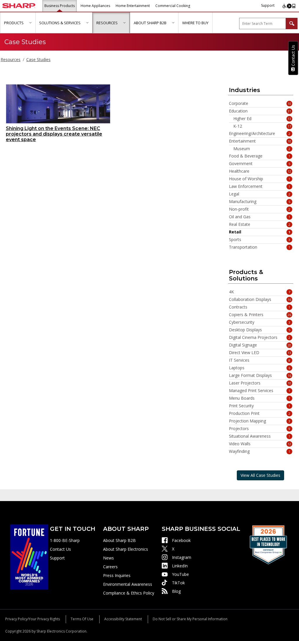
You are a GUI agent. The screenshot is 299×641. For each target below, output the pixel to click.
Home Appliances (95, 5)
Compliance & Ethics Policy (128, 593)
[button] (30, 23)
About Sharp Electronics (125, 549)
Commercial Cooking (172, 5)
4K (260, 291)
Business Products (59, 5)
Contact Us (60, 549)
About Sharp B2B (119, 540)
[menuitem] (17, 22)
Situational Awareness (260, 436)
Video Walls (260, 443)
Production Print (260, 413)
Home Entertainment (133, 5)
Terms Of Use (82, 618)
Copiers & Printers (260, 314)
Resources (10, 59)
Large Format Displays (260, 375)
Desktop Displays (260, 329)
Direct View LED (260, 352)
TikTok (178, 582)
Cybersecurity (260, 322)
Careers (110, 566)
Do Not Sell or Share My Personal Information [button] (190, 618)
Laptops (260, 367)
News (108, 558)
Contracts (260, 307)
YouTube (180, 574)
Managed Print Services (260, 390)
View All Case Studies (260, 475)
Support (267, 5)
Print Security (260, 405)
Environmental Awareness (127, 584)
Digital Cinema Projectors (260, 337)
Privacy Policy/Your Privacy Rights (32, 618)
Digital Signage (260, 345)
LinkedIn (180, 566)
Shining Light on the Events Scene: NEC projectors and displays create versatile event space (54, 134)
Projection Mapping (260, 421)
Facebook (181, 540)
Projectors (260, 428)
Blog (176, 591)
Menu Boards (260, 398)
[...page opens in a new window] (29, 556)
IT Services (260, 360)
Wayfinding (260, 451)
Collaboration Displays (260, 299)
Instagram (181, 557)
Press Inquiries (117, 575)
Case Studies (38, 59)
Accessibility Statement (123, 618)
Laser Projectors (260, 383)
